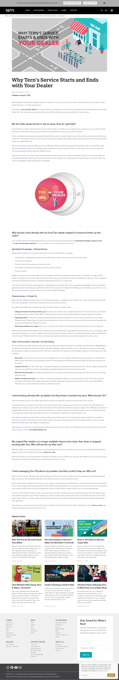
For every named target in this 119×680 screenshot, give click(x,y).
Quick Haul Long (11, 634)
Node (32, 629)
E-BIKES (9, 620)
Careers (58, 650)
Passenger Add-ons (61, 622)
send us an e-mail (49, 452)
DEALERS (9, 642)
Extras (57, 637)
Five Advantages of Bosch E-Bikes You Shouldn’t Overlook (59, 541)
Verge (32, 633)
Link (32, 626)
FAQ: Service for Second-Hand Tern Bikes (26, 541)
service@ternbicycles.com (38, 430)
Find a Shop (53, 10)
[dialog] (98, 670)
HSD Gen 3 (9, 625)
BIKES (33, 620)
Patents (58, 676)
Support (73, 10)
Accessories (39, 10)
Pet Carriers (59, 625)
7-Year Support (35, 646)
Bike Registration (36, 648)
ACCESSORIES (61, 620)
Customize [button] (84, 675)
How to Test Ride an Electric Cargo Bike (90, 541)
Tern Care (34, 644)
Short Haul (34, 630)
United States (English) (72, 3)
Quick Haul (9, 633)
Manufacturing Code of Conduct (44, 676)
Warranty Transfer (36, 650)
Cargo (57, 626)
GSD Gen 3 (9, 622)
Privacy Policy (19, 676)
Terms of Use (10, 676)
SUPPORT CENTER (38, 642)
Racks (57, 630)
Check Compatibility (37, 654)
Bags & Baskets (60, 629)
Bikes (28, 10)
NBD (7, 629)
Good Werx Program (62, 646)
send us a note (97, 505)
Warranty (33, 652)
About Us (60, 642)
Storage (58, 633)
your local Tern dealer (28, 109)
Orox (7, 630)
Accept (111, 675)
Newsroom (59, 644)
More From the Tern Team (23, 16)
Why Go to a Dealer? (12, 646)
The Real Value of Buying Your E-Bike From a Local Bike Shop (92, 586)
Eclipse (33, 625)
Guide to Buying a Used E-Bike (59, 585)
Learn (63, 10)
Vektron (8, 637)
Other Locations (90, 3)
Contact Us (34, 656)
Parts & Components (62, 634)
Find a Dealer (10, 644)
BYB (32, 622)
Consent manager (29, 676)
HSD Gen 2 (9, 626)
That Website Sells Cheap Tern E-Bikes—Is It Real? (26, 586)
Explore (11, 16)
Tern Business (60, 648)
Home (6, 16)
